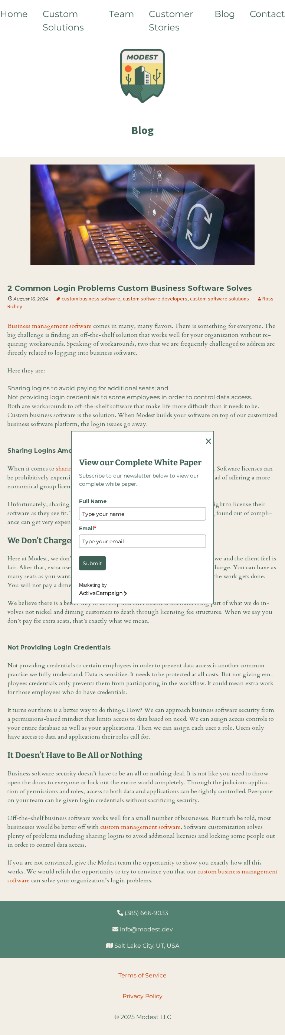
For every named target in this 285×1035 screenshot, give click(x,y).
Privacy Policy (142, 996)
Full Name (93, 501)
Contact (267, 14)
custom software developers (155, 298)
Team (121, 14)
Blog (224, 14)
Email (87, 528)
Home (14, 14)
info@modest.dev (145, 929)
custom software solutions (219, 298)
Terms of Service (142, 975)
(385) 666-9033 (145, 913)
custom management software (140, 827)
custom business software (91, 298)
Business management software (49, 326)
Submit (92, 563)
